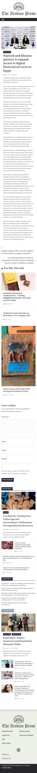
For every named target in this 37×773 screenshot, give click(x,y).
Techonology (7, 731)
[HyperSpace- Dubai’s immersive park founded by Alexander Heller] (18, 623)
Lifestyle (6, 512)
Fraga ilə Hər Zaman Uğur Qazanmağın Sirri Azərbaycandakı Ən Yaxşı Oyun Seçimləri (16, 569)
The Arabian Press (17, 766)
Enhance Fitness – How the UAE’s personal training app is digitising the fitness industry (24, 663)
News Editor (16, 529)
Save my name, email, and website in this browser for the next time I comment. (15, 472)
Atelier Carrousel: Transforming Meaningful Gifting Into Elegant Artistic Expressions (23, 546)
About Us (5, 755)
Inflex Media (7, 768)
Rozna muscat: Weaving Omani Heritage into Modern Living (16, 390)
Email (4, 450)
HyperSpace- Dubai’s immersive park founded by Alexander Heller (17, 641)
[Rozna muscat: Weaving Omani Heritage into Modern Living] (18, 327)
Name (4, 442)
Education (6, 743)
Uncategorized (16, 634)
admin (15, 75)
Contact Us (6, 759)
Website (4, 459)
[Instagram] (18, 750)
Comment (5, 417)
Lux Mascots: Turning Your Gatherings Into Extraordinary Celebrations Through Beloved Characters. (18, 521)
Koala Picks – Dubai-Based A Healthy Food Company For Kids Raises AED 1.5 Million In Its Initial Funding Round (24, 676)
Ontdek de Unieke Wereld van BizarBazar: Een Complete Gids (16, 314)
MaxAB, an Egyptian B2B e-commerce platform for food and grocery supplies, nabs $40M (17, 252)
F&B (3, 739)
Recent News (7, 52)
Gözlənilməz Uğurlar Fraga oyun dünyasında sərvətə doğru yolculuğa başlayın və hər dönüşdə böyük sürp (18, 558)
